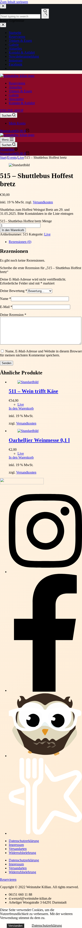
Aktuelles (15, 87)
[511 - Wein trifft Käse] (27, 382)
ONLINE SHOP (11, 110)
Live (47, 234)
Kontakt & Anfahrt (22, 103)
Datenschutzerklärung (24, 841)
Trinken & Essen (20, 91)
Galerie (14, 95)
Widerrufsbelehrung (22, 853)
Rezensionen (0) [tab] (20, 242)
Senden (6, 363)
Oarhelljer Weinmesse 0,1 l (39, 440)
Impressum (16, 845)
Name (5, 299)
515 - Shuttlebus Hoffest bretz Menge (26, 221)
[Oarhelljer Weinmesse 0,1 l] (27, 431)
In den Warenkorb (13, 230)
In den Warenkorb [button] (21, 408)
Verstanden (15, 925)
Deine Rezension (13, 315)
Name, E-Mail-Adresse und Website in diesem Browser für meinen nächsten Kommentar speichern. (41, 353)
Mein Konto (17, 123)
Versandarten (18, 849)
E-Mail (6, 307)
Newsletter (16, 99)
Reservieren (17, 83)
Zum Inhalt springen (14, 2)
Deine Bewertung (13, 291)
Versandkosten (43, 202)
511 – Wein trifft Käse (33, 391)
